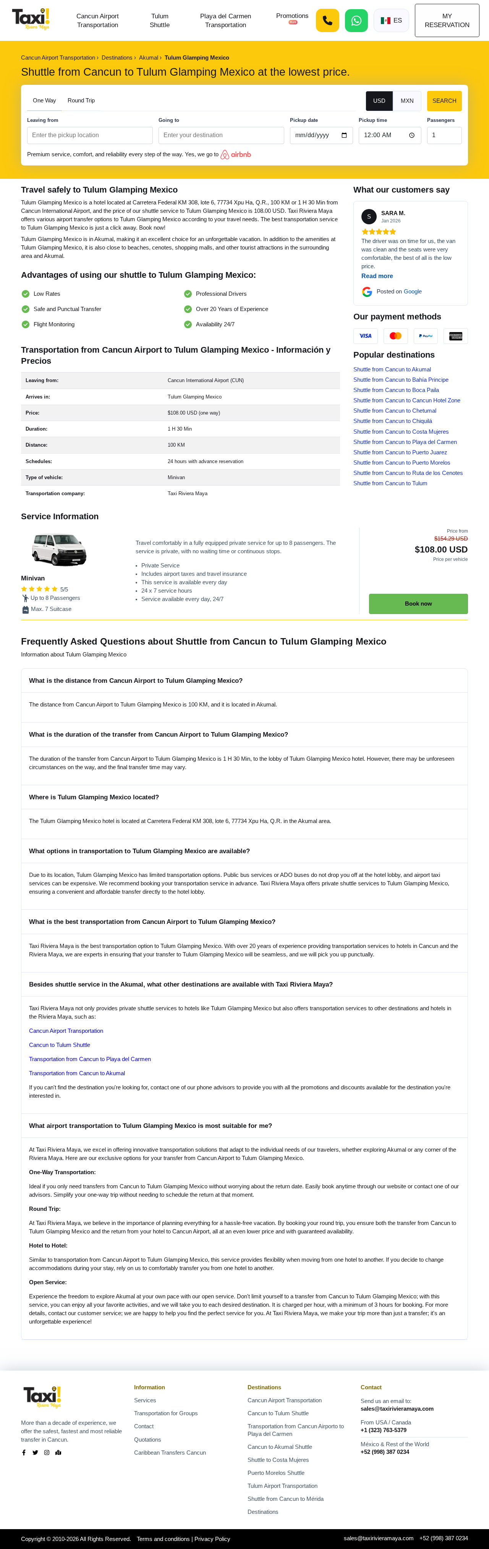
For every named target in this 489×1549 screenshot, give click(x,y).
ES (397, 20)
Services (145, 1400)
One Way (44, 100)
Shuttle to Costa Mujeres (278, 1460)
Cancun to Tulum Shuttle (59, 1045)
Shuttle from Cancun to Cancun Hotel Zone (406, 400)
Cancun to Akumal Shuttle (280, 1447)
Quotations (147, 1440)
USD (379, 101)
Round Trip (81, 100)
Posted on (399, 291)
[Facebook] (24, 1453)
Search (444, 101)
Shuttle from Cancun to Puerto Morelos (401, 463)
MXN (407, 101)
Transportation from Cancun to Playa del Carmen (90, 1059)
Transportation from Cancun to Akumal (77, 1073)
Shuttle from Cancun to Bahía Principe (401, 380)
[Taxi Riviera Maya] (31, 20)
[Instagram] (47, 1453)
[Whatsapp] (356, 20)
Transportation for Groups (166, 1413)
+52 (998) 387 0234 (385, 1452)
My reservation (447, 20)
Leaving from (42, 120)
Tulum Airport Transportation (282, 1486)
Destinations (263, 1512)
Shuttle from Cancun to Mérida (286, 1499)
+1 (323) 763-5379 (383, 1430)
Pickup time (373, 120)
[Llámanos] (327, 20)
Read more (377, 276)
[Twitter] (35, 1453)
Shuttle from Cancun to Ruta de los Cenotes (408, 473)
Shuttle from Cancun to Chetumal (394, 411)
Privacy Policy (212, 1539)
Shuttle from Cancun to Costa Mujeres (401, 432)
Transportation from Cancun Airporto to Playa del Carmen (296, 1430)
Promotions (292, 15)
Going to (169, 120)
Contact (144, 1426)
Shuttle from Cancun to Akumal (392, 369)
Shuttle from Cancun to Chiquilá (392, 421)
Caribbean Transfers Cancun (170, 1453)
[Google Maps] (58, 1453)
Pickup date (304, 120)
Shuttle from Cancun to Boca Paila (396, 390)
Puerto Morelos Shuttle (276, 1473)
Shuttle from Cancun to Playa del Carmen (405, 442)
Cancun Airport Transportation (66, 1031)
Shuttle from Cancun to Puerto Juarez (400, 452)
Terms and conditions (163, 1539)
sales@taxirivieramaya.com (397, 1409)
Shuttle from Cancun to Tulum (390, 483)
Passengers (441, 120)
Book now (418, 604)
